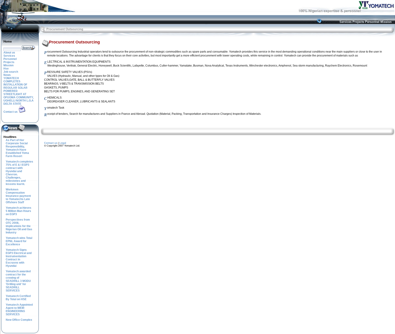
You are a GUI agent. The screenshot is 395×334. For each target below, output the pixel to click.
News (7, 75)
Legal (62, 143)
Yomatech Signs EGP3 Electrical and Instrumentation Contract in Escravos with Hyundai (19, 257)
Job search (10, 71)
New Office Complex (19, 319)
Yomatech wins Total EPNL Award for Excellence (19, 241)
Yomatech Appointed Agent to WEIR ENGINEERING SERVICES (19, 309)
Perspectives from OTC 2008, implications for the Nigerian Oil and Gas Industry (19, 226)
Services (345, 22)
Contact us (50, 143)
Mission (386, 22)
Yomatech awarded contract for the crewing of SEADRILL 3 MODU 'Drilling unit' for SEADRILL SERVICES (18, 281)
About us (9, 52)
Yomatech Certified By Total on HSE (18, 297)
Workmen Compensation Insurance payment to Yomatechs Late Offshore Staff (18, 196)
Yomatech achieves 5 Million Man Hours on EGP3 (18, 211)
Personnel (372, 22)
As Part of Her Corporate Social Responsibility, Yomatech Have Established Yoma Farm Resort (17, 148)
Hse (6, 68)
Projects (358, 22)
